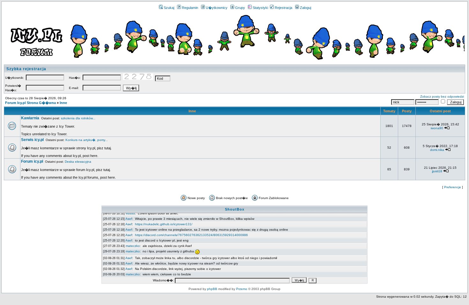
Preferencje (452, 187)
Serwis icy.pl (32, 140)
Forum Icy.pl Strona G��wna (30, 103)
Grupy (240, 8)
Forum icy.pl (32, 161)
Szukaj (169, 8)
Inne (63, 103)
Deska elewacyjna (78, 161)
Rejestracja (283, 8)
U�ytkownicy (216, 8)
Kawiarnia (30, 118)
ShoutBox (234, 209)
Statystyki (260, 8)
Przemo (241, 289)
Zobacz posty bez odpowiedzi (442, 96)
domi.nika (437, 150)
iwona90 (437, 128)
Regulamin (190, 8)
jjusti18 (437, 171)
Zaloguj (305, 8)
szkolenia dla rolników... (78, 118)
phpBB (212, 289)
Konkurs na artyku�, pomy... (86, 140)
